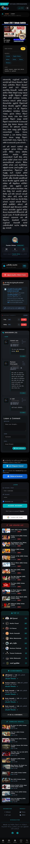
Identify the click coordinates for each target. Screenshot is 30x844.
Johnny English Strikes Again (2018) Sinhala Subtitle (19, 786)
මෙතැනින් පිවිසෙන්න (10, 678)
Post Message (20, 448)
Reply (23, 356)
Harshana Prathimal (10, 683)
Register (22, 511)
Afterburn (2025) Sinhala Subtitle (17, 550)
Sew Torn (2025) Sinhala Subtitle (17, 732)
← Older (5, 336)
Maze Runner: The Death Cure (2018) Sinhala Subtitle (19, 766)
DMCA (23, 815)
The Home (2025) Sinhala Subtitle (18, 584)
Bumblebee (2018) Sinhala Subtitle (18, 759)
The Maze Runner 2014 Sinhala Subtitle (19, 746)
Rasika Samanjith (10, 690)
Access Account (15, 506)
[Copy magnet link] (19, 319)
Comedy (8, 56)
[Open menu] (27, 8)
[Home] (2, 13)
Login (22, 8)
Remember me (9, 501)
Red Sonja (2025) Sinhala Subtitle (18, 570)
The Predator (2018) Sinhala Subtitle (16, 4)
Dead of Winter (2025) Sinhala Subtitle (19, 563)
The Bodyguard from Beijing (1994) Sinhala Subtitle (18, 543)
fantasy (8, 59)
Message (6, 421)
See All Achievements (15, 714)
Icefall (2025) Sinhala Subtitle (19, 529)
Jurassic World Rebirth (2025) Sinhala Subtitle (19, 597)
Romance (8, 62)
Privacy (23, 812)
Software (8, 812)
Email (5, 441)
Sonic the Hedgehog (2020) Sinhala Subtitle (18, 799)
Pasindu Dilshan (19, 39)
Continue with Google (16, 517)
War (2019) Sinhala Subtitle (18, 779)
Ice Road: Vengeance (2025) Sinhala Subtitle (18, 590)
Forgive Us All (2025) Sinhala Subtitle (19, 536)
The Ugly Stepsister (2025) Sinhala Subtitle (18, 577)
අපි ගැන (8, 815)
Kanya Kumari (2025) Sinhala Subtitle (18, 739)
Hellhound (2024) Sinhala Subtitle (17, 604)
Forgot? (25, 501)
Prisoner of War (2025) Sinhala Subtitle (19, 556)
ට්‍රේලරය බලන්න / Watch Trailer (16, 275)
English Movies (17, 56)
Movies (21, 59)
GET (24, 319)
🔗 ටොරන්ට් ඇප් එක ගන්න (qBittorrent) (14, 308)
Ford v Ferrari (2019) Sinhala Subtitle (18, 792)
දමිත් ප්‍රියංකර (9, 675)
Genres (14, 59)
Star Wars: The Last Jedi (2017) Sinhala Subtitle (19, 752)
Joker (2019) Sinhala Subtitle (18, 772)
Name (5, 434)
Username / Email (9, 488)
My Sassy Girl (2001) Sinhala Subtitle (18, 726)
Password (6, 494)
